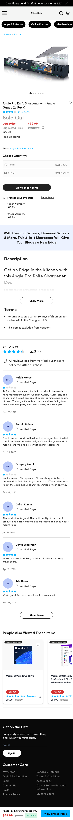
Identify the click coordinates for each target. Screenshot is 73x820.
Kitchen (17, 34)
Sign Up (12, 753)
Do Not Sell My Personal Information (51, 787)
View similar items (27, 187)
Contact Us (9, 785)
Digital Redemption (15, 776)
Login (6, 781)
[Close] (67, 3)
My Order (9, 771)
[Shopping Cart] (67, 13)
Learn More (47, 197)
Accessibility (43, 781)
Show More (37, 300)
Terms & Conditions (48, 776)
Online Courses (39, 24)
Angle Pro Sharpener (21, 148)
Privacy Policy (11, 794)
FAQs (6, 790)
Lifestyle (7, 34)
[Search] (61, 13)
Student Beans (45, 793)
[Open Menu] (5, 13)
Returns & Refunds (47, 771)
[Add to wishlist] (70, 103)
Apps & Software (13, 24)
